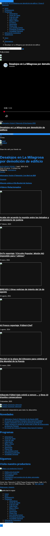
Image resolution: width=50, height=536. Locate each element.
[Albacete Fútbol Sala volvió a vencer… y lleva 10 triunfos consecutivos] (20, 391)
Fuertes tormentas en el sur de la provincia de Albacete (23, 422)
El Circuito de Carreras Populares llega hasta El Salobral (24, 421)
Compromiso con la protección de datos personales (22, 477)
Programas (8, 12)
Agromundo (13, 24)
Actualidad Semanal (16, 31)
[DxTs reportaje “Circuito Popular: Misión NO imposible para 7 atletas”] (20, 249)
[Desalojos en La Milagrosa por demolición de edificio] (18, 123)
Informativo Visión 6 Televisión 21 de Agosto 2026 (21, 419)
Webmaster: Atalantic (7, 487)
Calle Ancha (13, 19)
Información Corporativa (13, 33)
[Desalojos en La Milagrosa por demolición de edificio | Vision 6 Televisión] (25, 5)
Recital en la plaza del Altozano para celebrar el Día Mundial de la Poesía (23, 360)
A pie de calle (13, 17)
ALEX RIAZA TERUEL (7, 166)
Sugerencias (9, 34)
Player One (13, 26)
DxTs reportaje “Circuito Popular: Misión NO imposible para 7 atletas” (22, 254)
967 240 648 (39, 484)
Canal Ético (8, 479)
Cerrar (7, 494)
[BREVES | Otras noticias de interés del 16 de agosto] (20, 285)
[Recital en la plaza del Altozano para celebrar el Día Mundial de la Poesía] (20, 355)
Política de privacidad (12, 472)
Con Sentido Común (16, 27)
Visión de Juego (14, 15)
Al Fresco (12, 22)
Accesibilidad (9, 475)
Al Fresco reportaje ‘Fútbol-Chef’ (16, 325)
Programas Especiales (17, 29)
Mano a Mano (13, 20)
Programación (9, 10)
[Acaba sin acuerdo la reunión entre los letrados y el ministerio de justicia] (20, 213)
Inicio (6, 8)
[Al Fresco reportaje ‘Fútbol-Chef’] (20, 321)
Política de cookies (11, 474)
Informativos (13, 13)
